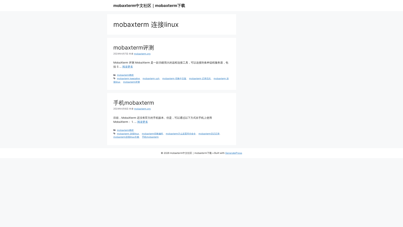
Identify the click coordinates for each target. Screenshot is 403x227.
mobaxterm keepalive (128, 78)
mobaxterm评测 (133, 47)
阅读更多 (127, 66)
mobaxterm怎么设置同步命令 (181, 133)
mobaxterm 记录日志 (200, 78)
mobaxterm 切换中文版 (174, 78)
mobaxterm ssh (151, 78)
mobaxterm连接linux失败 (126, 137)
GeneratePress (233, 152)
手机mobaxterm (133, 102)
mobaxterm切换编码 (152, 133)
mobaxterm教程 (125, 75)
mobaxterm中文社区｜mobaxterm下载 (149, 5)
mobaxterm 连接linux (128, 133)
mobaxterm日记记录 (209, 133)
